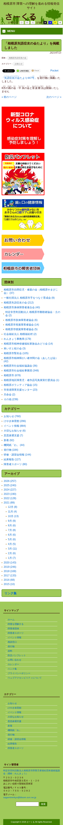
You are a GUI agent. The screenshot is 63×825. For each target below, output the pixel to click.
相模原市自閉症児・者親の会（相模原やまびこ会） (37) (31, 291)
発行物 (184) (11, 449)
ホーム (11, 619)
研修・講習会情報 (17, 739)
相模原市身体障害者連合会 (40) (22, 307)
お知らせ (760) (12, 416)
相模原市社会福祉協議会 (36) (20, 365)
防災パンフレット (17, 655)
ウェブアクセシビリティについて (25, 677)
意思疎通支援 (14, 721)
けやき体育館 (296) (15, 421)
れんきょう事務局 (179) (17, 339)
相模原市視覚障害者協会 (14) (22, 324)
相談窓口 (12, 642)
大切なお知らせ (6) (15, 430)
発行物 (11, 646)
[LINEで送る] (23, 70)
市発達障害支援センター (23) (20, 389)
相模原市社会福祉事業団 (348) (21, 370)
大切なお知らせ (16, 716)
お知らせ (18, 64)
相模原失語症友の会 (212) (19, 302)
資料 (10, 651)
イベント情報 (14, 637)
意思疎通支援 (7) (13, 435)
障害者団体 (13, 628)
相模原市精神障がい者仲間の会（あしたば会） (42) (31, 360)
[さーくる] (31, 19)
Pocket (54, 70)
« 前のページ (9, 97)
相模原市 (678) (12, 375)
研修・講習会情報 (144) (17, 454)
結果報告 (12, 743)
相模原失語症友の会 (17, 58)
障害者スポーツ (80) (15, 464)
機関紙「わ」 (14, 730)
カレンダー (13, 664)
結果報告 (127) (12, 459)
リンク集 (10, 593)
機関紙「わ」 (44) (14, 445)
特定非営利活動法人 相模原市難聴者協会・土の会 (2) (32, 314)
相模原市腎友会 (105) (16, 353)
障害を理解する (16, 624)
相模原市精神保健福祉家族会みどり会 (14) (28, 343)
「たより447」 (19, 78)
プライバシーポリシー (19, 673)
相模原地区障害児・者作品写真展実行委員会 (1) (31, 380)
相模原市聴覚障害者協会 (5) (21, 329)
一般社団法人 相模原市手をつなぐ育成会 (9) (29, 297)
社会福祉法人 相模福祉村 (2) (20, 334)
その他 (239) (11, 399)
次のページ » (53, 97)
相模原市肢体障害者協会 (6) (21, 320)
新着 (10, 725)
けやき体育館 (14, 708)
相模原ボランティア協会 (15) (20, 385)
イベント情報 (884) (15, 425)
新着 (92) (9, 440)
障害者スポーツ (16, 633)
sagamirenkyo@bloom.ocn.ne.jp (19, 797)
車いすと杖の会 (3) (15, 348)
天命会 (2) (9, 394)
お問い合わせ (14, 660)
